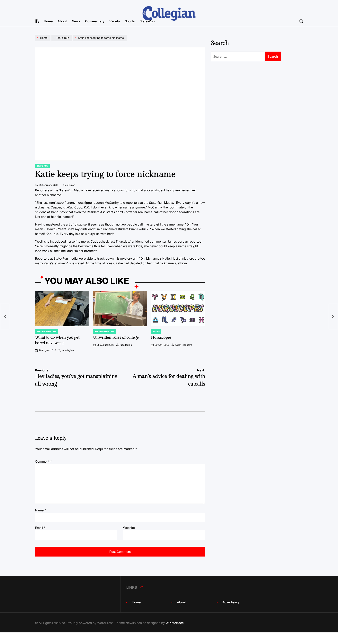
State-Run (147, 21)
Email (40, 528)
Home (48, 21)
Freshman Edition (46, 331)
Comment (43, 461)
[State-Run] (62, 41)
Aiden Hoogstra (183, 344)
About (62, 21)
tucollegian (69, 185)
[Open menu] (37, 21)
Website (129, 528)
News (76, 21)
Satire (156, 331)
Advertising (230, 602)
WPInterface (175, 623)
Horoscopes (161, 337)
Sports (130, 21)
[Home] (43, 41)
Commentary (94, 21)
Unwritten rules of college (116, 337)
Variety (114, 21)
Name (40, 510)
